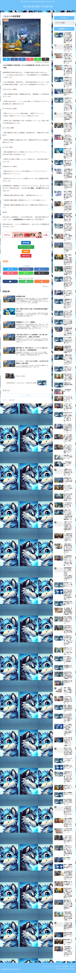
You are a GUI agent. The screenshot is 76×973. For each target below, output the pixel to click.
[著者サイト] (10, 281)
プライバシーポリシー (26, 247)
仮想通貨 (6, 261)
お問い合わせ (26, 255)
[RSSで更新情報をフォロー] (41, 281)
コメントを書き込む (26, 395)
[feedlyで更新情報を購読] (26, 281)
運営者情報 (26, 242)
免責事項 (26, 251)
